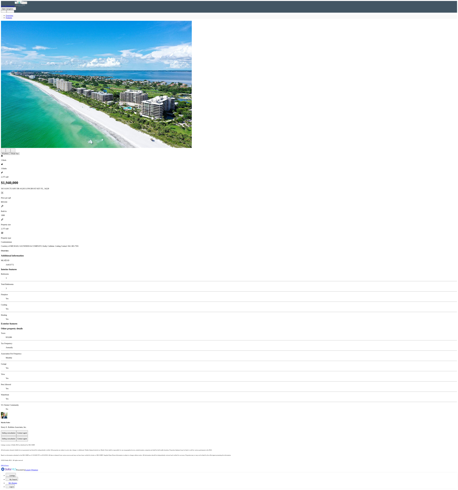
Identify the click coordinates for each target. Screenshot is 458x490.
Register (10, 11)
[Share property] (12, 150)
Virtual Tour (15, 154)
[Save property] (8, 150)
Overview (9, 16)
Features (9, 18)
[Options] (3, 150)
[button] (229, 84)
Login (4, 11)
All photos (5, 154)
